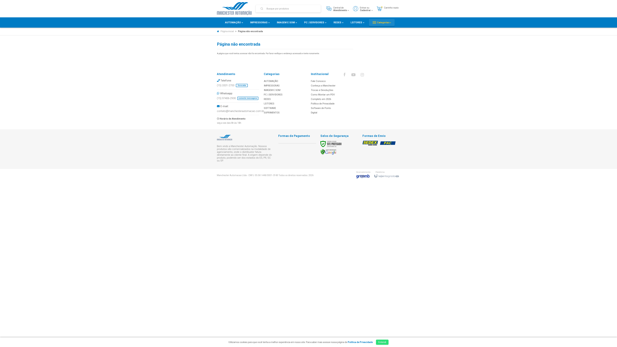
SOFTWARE (270, 108)
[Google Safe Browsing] (328, 152)
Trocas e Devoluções (322, 90)
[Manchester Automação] (234, 8)
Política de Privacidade (323, 103)
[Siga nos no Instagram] (362, 75)
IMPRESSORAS (272, 85)
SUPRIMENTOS (272, 112)
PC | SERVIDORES (273, 94)
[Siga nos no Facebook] (344, 75)
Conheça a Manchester (323, 85)
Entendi (382, 342)
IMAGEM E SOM (272, 90)
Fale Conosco (318, 81)
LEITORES (269, 103)
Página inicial (227, 31)
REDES (267, 99)
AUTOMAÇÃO (271, 81)
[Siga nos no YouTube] (353, 75)
